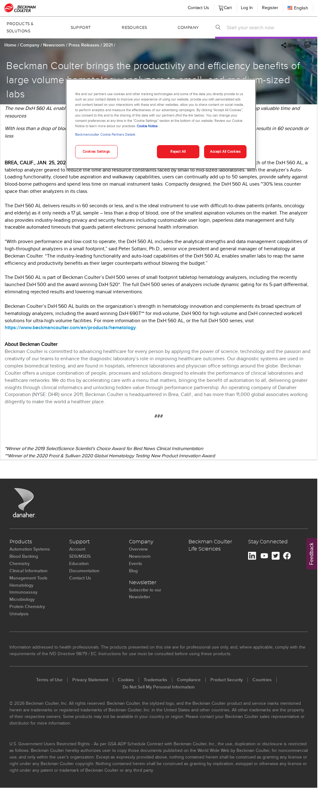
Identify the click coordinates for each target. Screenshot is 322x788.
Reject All (178, 151)
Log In (247, 7)
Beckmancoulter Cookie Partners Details (105, 134)
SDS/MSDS (80, 556)
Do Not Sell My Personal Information (159, 687)
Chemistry (19, 563)
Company (188, 28)
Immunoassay (23, 592)
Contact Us (198, 7)
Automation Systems (29, 549)
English (301, 7)
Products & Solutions (20, 27)
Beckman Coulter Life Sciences (210, 545)
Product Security (226, 680)
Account (77, 549)
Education (79, 563)
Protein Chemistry (27, 606)
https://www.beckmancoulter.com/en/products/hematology (70, 327)
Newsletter (142, 582)
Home (10, 45)
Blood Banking (23, 556)
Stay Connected (268, 541)
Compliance (189, 680)
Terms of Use (49, 680)
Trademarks (155, 680)
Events (135, 563)
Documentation (84, 571)
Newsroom (54, 45)
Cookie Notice (147, 125)
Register (270, 7)
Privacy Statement (90, 680)
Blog (133, 571)
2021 (108, 45)
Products (20, 541)
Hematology (21, 585)
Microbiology (22, 599)
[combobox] (270, 27)
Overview (138, 549)
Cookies (126, 680)
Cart (227, 6)
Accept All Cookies (225, 151)
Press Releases (85, 45)
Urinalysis (19, 614)
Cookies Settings (96, 151)
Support (81, 28)
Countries (262, 680)
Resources (134, 28)
